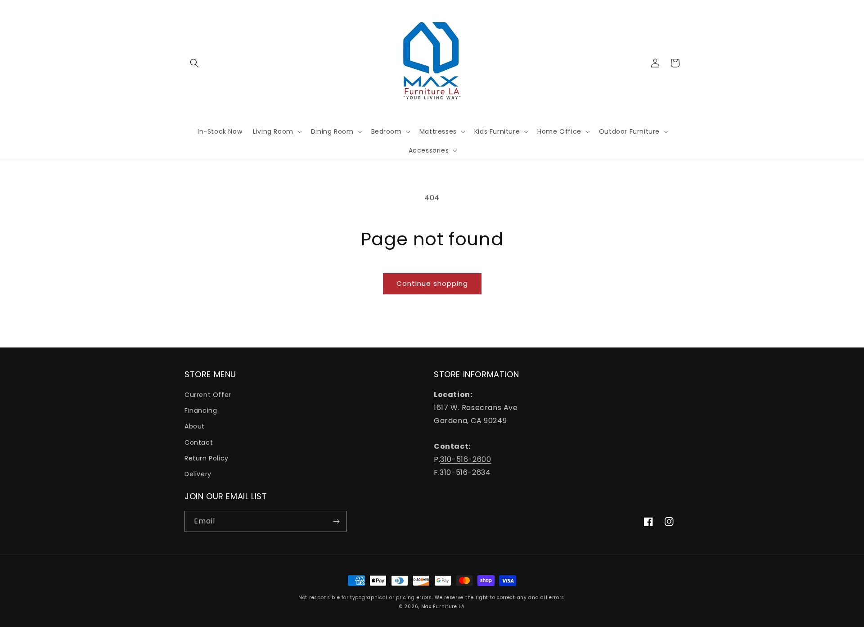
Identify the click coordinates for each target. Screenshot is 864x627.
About (194, 426)
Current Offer (207, 394)
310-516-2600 (465, 459)
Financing (200, 410)
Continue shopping (432, 283)
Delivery (198, 473)
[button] (194, 63)
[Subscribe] (336, 521)
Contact (198, 442)
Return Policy (206, 458)
